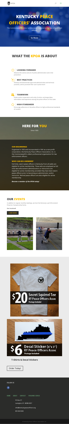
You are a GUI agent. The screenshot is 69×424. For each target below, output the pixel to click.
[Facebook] (8, 387)
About (15, 396)
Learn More (12, 213)
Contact (23, 396)
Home (9, 396)
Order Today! (15, 368)
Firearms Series (34, 396)
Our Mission (34, 38)
